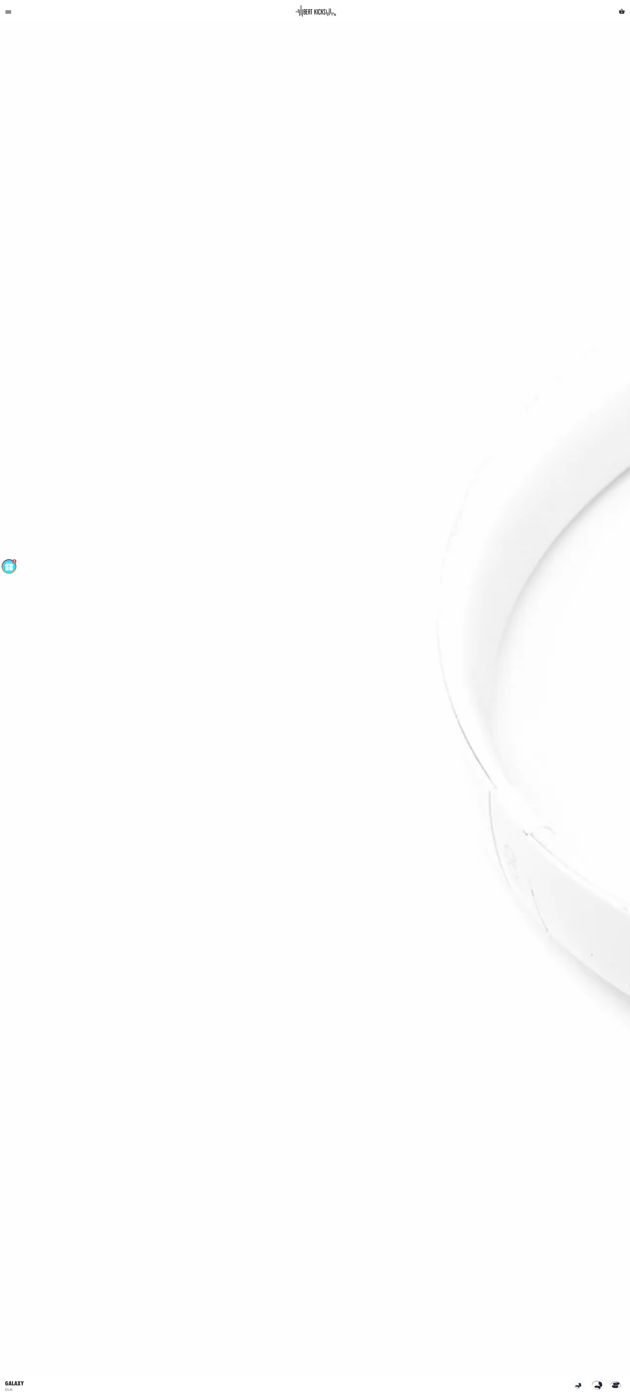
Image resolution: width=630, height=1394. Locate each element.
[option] (577, 1384)
